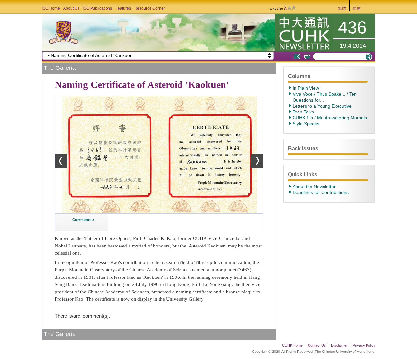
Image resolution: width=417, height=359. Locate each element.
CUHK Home (292, 345)
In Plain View (306, 88)
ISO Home (51, 8)
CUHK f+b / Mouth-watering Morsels (330, 117)
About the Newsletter (314, 186)
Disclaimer (339, 345)
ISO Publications (97, 8)
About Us (71, 8)
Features (123, 8)
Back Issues (303, 148)
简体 (357, 8)
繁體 (342, 8)
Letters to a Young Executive (322, 106)
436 (352, 27)
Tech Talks (303, 111)
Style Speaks (306, 123)
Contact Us (317, 345)
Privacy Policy (364, 345)
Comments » (82, 220)
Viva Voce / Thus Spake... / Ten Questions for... (325, 96)
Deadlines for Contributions (321, 192)
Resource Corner (149, 8)
